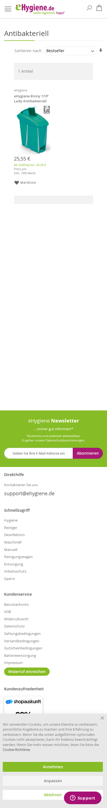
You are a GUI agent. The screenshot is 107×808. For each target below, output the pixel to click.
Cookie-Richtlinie (16, 749)
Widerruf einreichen (27, 671)
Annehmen (53, 766)
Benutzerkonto (16, 604)
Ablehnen (53, 794)
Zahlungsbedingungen (22, 633)
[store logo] (39, 9)
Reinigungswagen (18, 556)
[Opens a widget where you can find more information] (83, 798)
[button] (19, 182)
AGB (7, 611)
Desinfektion (14, 534)
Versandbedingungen (21, 640)
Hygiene (11, 520)
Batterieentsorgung (20, 655)
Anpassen (53, 780)
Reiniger (10, 527)
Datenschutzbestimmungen (65, 440)
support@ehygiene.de (29, 493)
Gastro (9, 578)
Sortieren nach (28, 50)
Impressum (13, 662)
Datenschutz (14, 626)
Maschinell (12, 542)
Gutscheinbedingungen (23, 648)
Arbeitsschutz (15, 571)
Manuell (10, 549)
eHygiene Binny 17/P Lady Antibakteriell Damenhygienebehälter (32, 99)
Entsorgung (13, 564)
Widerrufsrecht (16, 618)
